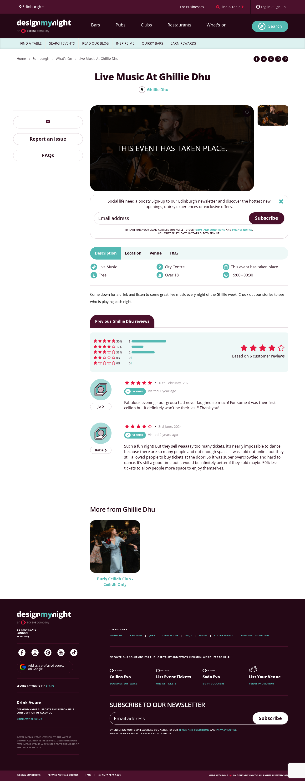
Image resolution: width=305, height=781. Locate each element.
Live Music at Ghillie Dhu (98, 58)
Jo (99, 406)
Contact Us (170, 635)
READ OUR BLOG (95, 43)
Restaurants (179, 25)
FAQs (48, 155)
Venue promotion (261, 683)
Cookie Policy (224, 635)
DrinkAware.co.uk (29, 718)
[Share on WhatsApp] (278, 59)
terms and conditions (209, 229)
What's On (64, 58)
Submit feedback (110, 775)
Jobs (152, 635)
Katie (99, 450)
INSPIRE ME (125, 43)
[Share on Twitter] (264, 59)
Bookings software (123, 683)
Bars (95, 25)
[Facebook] (21, 652)
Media (203, 635)
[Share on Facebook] (257, 59)
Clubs (146, 25)
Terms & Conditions (29, 774)
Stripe (50, 685)
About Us (116, 635)
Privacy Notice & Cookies (63, 774)
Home (21, 58)
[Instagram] (35, 652)
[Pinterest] (47, 652)
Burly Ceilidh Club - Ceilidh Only (115, 581)
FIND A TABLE (31, 43)
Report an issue (48, 139)
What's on (217, 25)
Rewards (136, 635)
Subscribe (266, 218)
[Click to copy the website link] (285, 59)
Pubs (121, 25)
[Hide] (281, 201)
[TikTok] (73, 652)
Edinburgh (40, 58)
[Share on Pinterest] (271, 59)
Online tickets (166, 683)
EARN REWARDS (183, 43)
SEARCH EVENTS (62, 43)
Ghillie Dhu (157, 89)
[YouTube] (61, 652)
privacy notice (242, 229)
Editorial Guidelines (255, 635)
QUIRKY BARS (152, 43)
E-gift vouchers (213, 683)
